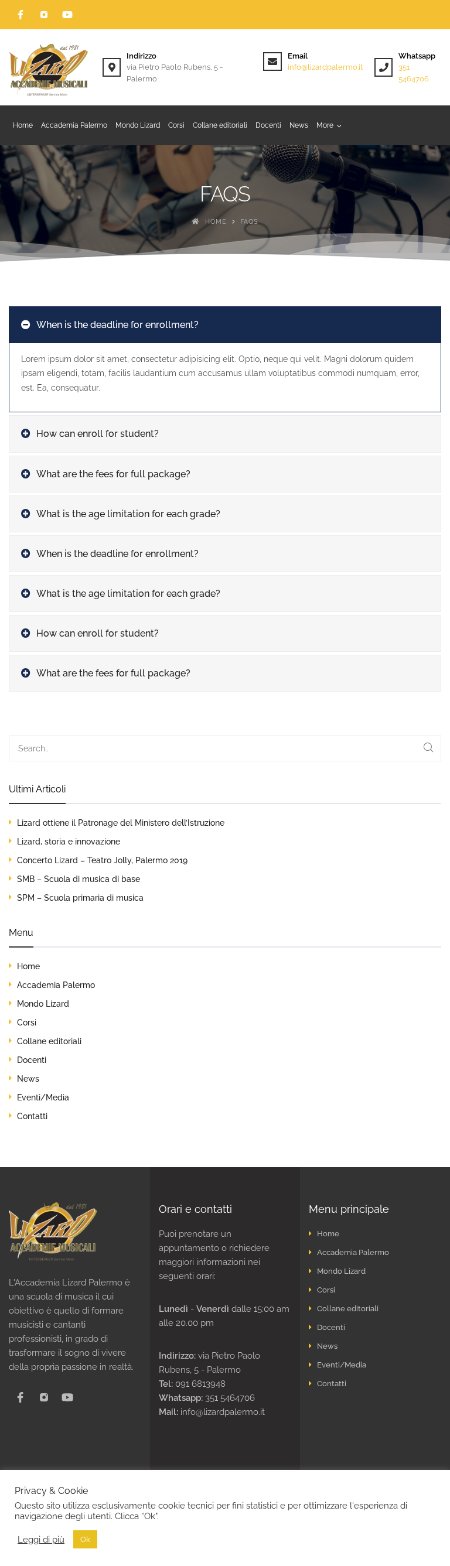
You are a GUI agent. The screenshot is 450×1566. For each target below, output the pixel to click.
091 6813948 (200, 1384)
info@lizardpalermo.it (325, 67)
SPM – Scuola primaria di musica (80, 897)
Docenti (31, 1060)
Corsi (26, 1022)
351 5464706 (230, 1398)
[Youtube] (67, 14)
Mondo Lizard (43, 1003)
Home (28, 966)
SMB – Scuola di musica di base (78, 879)
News (28, 1078)
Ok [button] (85, 1539)
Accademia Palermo (56, 985)
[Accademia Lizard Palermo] (50, 67)
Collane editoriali (49, 1041)
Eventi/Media (43, 1097)
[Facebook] (20, 14)
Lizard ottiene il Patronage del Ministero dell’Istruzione (120, 823)
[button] (329, 125)
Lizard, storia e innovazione (68, 841)
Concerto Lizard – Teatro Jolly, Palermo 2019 (102, 860)
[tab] (225, 325)
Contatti (32, 1116)
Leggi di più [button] (41, 1539)
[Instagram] (44, 14)
